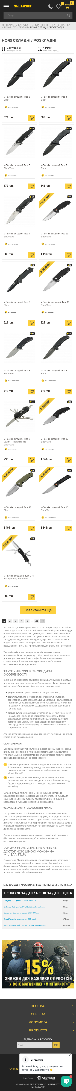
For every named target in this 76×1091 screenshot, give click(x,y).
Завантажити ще (38, 610)
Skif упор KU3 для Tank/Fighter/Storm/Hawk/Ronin (24, 907)
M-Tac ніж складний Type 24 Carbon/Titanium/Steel (25, 925)
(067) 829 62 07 (50, 6)
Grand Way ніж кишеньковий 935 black (20, 919)
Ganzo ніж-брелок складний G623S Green (21, 913)
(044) (18, 1068)
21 (36, 620)
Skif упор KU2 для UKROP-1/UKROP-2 (20, 901)
